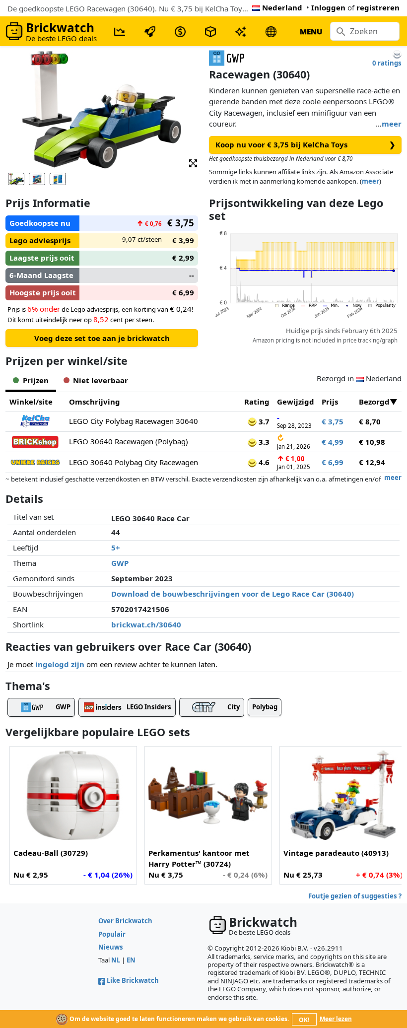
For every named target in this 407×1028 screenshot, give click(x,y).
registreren (378, 7)
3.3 (263, 442)
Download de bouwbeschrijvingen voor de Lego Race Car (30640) (232, 594)
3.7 (263, 421)
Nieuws (110, 947)
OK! (304, 1020)
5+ (115, 547)
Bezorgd (374, 402)
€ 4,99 (332, 442)
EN (131, 960)
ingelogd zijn (59, 664)
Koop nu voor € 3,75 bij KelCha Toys (305, 144)
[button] (193, 162)
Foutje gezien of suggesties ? (355, 895)
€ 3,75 (332, 421)
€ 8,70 (370, 421)
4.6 (263, 462)
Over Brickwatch (125, 920)
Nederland (282, 7)
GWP (120, 563)
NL (115, 960)
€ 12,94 (372, 462)
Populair (112, 934)
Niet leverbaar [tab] (100, 380)
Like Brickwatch (133, 980)
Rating (257, 402)
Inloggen (328, 7)
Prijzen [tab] (36, 380)
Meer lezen (336, 1019)
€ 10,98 (372, 442)
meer (392, 124)
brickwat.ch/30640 (146, 624)
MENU (311, 31)
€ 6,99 (332, 462)
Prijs (330, 402)
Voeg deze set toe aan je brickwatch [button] (102, 338)
